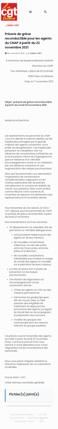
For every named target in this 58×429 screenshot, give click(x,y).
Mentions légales (38, 417)
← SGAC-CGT (12, 25)
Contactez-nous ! (24, 421)
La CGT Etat (17, 417)
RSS (42, 421)
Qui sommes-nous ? (22, 414)
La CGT (43, 414)
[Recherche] (45, 12)
